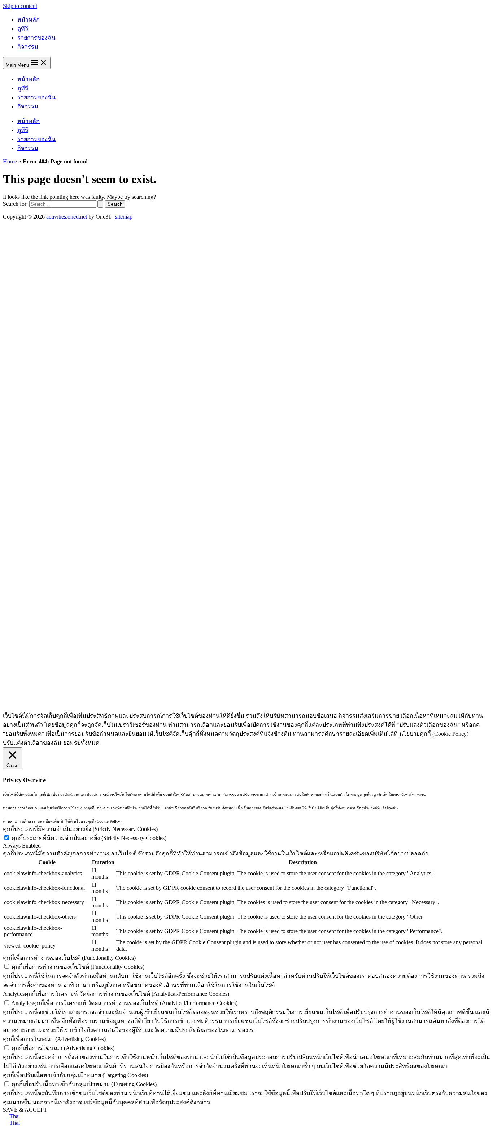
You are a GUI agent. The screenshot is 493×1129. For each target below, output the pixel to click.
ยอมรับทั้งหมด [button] (81, 743)
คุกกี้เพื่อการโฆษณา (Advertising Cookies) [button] (54, 1039)
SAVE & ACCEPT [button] (25, 1110)
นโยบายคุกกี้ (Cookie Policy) (433, 734)
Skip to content (20, 6)
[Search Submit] (100, 204)
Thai (14, 1116)
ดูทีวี (22, 29)
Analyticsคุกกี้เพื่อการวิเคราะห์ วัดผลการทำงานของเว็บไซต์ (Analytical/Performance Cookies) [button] (116, 994)
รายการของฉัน (36, 38)
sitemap (123, 217)
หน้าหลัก (28, 20)
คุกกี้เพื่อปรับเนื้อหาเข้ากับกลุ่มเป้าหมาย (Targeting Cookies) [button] (75, 1075)
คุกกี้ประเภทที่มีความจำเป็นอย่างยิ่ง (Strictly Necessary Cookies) (89, 838)
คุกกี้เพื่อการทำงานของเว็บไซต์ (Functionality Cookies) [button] (69, 958)
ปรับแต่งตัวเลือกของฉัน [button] (32, 743)
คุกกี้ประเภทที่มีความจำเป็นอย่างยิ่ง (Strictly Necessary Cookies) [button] (80, 829)
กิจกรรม (27, 47)
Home (10, 161)
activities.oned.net (66, 217)
